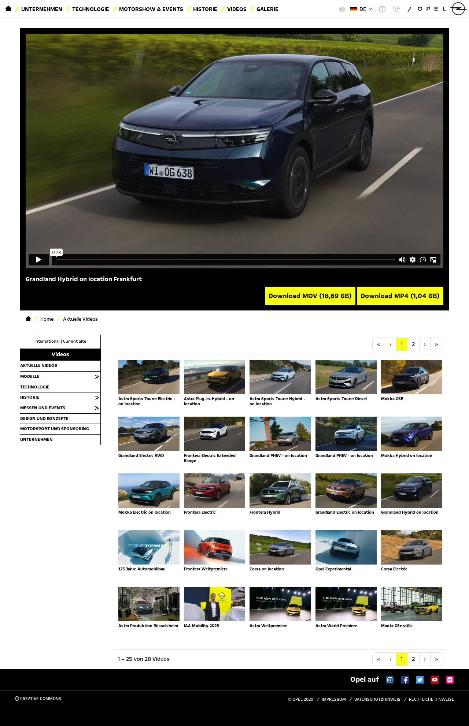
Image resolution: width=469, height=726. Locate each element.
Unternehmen (41, 9)
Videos (237, 9)
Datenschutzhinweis (377, 699)
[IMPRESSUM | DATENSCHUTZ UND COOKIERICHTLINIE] (382, 9)
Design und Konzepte (44, 418)
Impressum (334, 699)
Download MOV (310, 295)
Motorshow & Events (151, 9)
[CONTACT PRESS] (396, 9)
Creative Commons (40, 698)
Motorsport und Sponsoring (54, 429)
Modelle (30, 376)
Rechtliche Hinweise (431, 699)
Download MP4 (400, 295)
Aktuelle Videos (38, 365)
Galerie (267, 9)
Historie (205, 9)
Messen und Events (42, 408)
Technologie (90, 9)
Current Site (74, 341)
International (47, 341)
